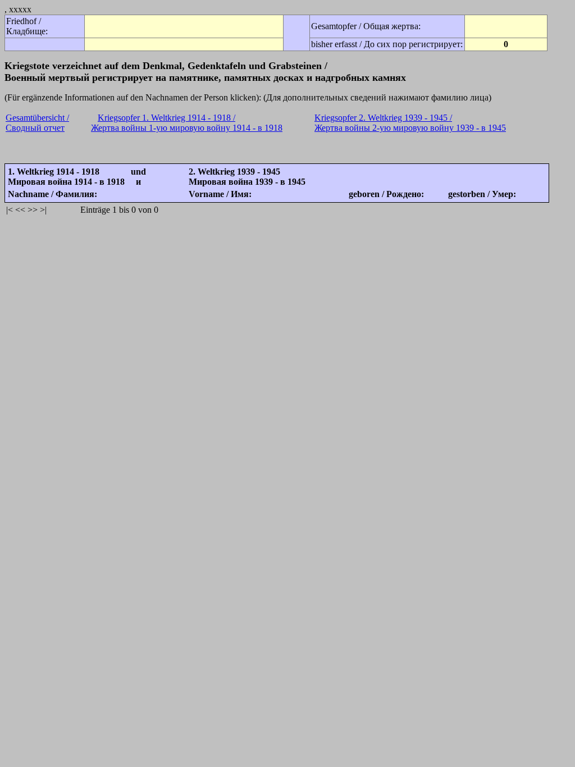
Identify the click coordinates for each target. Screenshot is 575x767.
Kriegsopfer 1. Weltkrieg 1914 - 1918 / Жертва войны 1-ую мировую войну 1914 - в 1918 (186, 123)
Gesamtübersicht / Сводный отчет (37, 123)
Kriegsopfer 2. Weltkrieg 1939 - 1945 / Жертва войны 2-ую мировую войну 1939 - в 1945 (410, 123)
